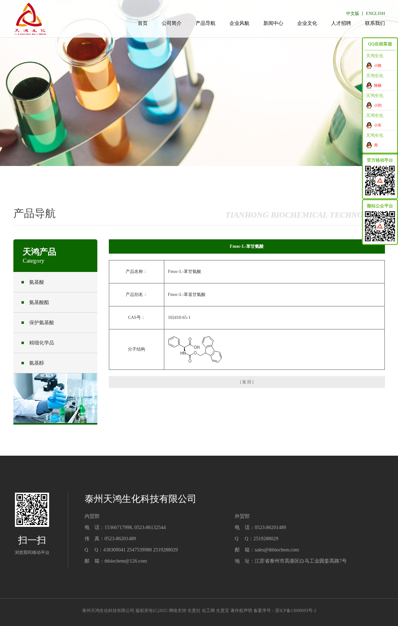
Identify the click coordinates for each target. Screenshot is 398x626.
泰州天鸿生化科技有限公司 (108, 610)
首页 (143, 23)
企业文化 (307, 23)
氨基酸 (32, 282)
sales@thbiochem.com (277, 549)
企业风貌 (239, 23)
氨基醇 (32, 363)
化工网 (208, 610)
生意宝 (222, 610)
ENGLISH (375, 13)
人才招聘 (341, 23)
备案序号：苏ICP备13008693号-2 (284, 610)
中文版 (352, 13)
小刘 (378, 105)
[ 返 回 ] (246, 382)
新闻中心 (273, 23)
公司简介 (172, 23)
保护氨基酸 (37, 322)
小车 (378, 125)
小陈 (378, 65)
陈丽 (378, 85)
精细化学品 (37, 342)
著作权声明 (241, 610)
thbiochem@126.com (125, 561)
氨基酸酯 (35, 302)
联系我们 (375, 23)
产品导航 (205, 23)
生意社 (194, 610)
